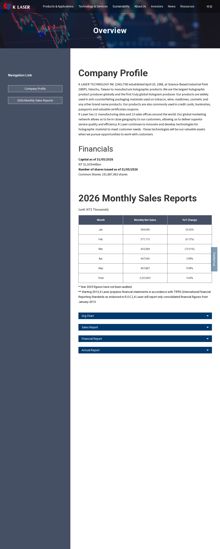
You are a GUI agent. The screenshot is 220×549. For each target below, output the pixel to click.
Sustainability (121, 6)
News (172, 6)
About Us (140, 6)
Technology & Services (93, 6)
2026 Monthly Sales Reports (35, 100)
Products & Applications (58, 6)
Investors (157, 6)
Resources (187, 6)
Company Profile (35, 88)
